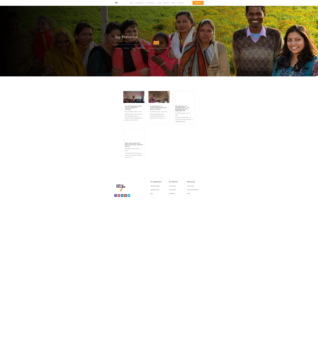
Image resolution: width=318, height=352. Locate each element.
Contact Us (181, 3)
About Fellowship (164, 48)
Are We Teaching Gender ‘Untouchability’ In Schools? (133, 107)
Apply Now (198, 3)
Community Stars (141, 48)
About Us (165, 3)
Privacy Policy (190, 186)
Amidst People (118, 48)
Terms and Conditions (192, 189)
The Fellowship (139, 3)
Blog (173, 3)
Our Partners (150, 3)
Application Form (154, 189)
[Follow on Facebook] (115, 195)
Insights (133, 48)
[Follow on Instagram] (119, 195)
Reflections (126, 48)
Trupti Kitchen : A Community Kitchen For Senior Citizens (158, 107)
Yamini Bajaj (130, 111)
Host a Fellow (172, 189)
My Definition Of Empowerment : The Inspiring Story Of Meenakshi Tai (182, 108)
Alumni (160, 3)
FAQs (188, 193)
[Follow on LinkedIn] (122, 195)
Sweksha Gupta (131, 148)
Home (131, 3)
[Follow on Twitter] (129, 195)
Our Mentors (172, 193)
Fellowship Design (155, 186)
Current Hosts (172, 186)
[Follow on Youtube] (125, 195)
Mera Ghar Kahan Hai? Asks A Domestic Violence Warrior (134, 144)
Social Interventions (153, 48)
